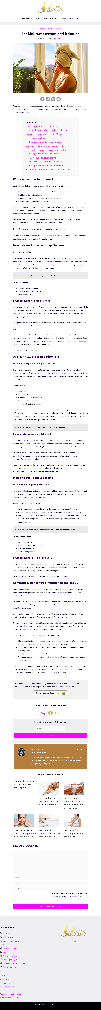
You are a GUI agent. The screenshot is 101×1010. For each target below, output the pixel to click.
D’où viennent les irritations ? (40, 126)
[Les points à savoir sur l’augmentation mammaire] (74, 825)
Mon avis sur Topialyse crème (41, 157)
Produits (26, 18)
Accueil (43, 28)
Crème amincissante (10, 941)
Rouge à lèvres (8, 945)
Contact (3, 975)
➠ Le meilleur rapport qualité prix (44, 161)
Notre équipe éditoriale (9, 998)
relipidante (55, 265)
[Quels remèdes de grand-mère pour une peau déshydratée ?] (24, 825)
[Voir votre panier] (78, 18)
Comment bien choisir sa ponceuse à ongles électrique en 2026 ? (25, 784)
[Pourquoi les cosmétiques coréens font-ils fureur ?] (49, 825)
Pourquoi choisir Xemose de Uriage (45, 142)
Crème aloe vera (9, 967)
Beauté (37, 18)
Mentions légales (7, 986)
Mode (46, 18)
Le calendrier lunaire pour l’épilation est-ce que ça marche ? (50, 801)
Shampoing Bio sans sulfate (13, 963)
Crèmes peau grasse (10, 959)
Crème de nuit (8, 952)
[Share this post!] (42, 101)
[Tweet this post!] (48, 101)
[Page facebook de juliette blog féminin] (50, 715)
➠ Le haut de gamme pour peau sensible (47, 150)
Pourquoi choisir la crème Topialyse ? (46, 165)
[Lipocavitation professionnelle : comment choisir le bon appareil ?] (74, 793)
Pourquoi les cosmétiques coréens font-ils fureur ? (49, 833)
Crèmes (58, 28)
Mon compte (5, 983)
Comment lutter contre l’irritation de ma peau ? (49, 169)
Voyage (72, 18)
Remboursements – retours (11, 994)
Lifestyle (54, 18)
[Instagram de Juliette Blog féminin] (57, 715)
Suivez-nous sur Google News (48, 693)
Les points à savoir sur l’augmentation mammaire (73, 833)
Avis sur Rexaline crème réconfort (43, 146)
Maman (64, 18)
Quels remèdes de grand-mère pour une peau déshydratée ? (25, 833)
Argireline (6, 934)
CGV (2, 990)
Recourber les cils (9, 948)
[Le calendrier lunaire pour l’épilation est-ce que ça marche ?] (49, 793)
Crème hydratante (10, 956)
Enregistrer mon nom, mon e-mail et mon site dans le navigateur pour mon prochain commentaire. (68, 896)
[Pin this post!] (53, 101)
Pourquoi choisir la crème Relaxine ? (45, 154)
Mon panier (4, 979)
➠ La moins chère (37, 138)
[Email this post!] (58, 101)
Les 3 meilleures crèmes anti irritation (45, 130)
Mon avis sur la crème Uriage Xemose (45, 134)
